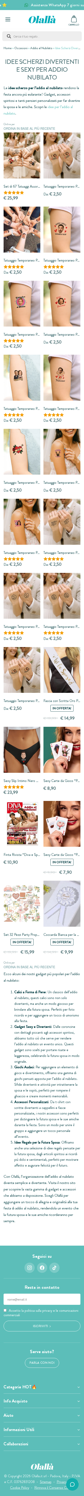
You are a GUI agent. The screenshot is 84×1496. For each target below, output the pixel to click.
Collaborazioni (16, 1444)
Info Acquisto (15, 1401)
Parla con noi (42, 1363)
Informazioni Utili (19, 1430)
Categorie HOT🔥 (20, 1387)
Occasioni (21, 48)
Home (8, 48)
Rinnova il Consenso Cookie (54, 1487)
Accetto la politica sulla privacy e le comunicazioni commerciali (41, 1312)
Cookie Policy (19, 1487)
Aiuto (8, 1415)
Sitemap (46, 1481)
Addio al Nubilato (41, 48)
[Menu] (8, 19)
